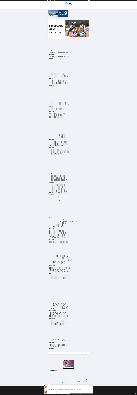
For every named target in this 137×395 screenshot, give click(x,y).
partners (51, 387)
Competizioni (50, 0)
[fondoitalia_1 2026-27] (58, 13)
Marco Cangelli (65, 382)
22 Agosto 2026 (57, 380)
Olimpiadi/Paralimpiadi (75, 7)
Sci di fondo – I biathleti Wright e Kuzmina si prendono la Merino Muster (54, 375)
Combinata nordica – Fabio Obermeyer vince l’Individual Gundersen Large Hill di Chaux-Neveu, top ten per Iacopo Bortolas (68, 376)
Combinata (65, 7)
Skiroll (69, 7)
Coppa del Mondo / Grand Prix (69, 372)
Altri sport (81, 7)
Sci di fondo (53, 7)
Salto (61, 7)
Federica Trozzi (50, 380)
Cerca (54, 0)
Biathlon (57, 7)
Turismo (85, 7)
